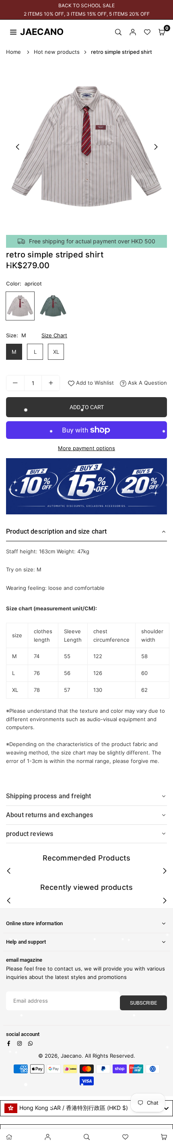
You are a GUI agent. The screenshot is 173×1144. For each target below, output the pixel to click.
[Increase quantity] (51, 383)
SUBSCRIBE (143, 1003)
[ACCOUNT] (133, 31)
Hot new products (57, 52)
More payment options (86, 448)
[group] (86, 146)
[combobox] (86, 1108)
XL (56, 352)
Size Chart (54, 335)
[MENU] (13, 31)
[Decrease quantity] (15, 383)
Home (13, 52)
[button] (161, 31)
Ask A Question (146, 382)
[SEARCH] (118, 31)
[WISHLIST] (147, 31)
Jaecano (34, 31)
